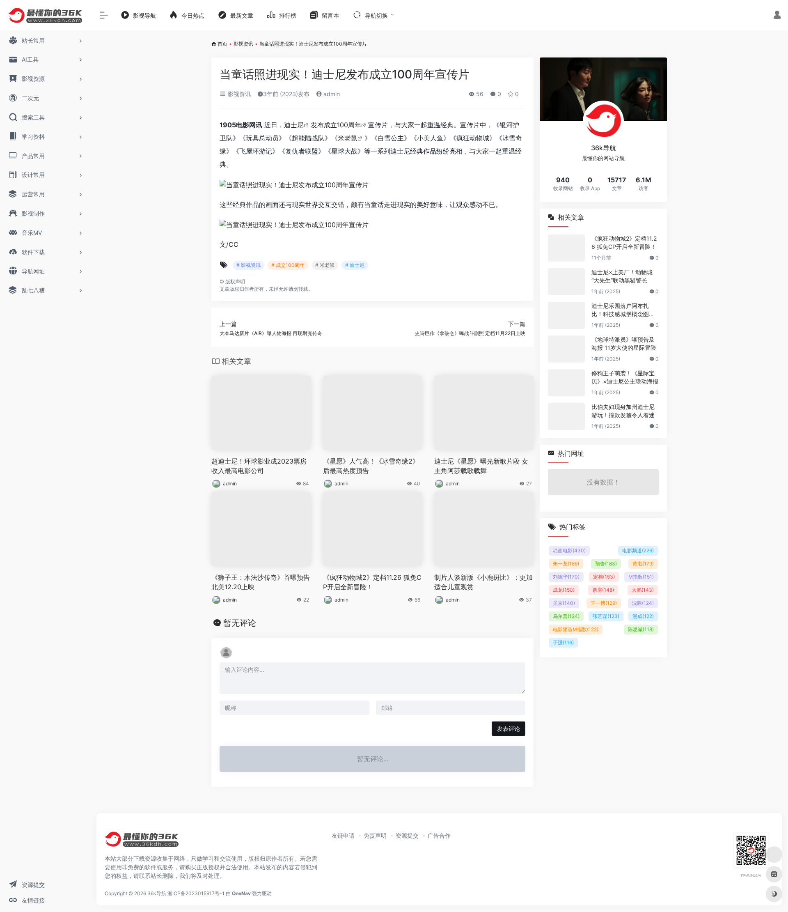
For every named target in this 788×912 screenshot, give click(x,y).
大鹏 (643, 590)
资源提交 (407, 835)
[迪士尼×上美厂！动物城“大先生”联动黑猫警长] (566, 281)
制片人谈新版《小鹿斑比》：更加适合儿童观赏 (483, 582)
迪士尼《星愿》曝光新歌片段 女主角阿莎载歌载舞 (481, 466)
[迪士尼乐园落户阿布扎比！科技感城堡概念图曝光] (566, 315)
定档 (604, 577)
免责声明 (375, 835)
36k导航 (156, 893)
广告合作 (439, 835)
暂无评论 (239, 623)
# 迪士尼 (354, 265)
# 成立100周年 (288, 265)
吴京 (564, 603)
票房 (603, 590)
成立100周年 (342, 125)
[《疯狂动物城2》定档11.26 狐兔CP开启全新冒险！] (566, 248)
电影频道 (638, 550)
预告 (606, 564)
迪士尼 (294, 125)
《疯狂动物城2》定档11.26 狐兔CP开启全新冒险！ (372, 582)
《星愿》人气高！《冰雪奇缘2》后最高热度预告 (371, 466)
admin (331, 93)
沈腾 (643, 603)
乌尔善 (566, 616)
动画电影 (569, 550)
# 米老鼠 (324, 265)
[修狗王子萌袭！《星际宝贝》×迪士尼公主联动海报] (566, 382)
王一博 (604, 603)
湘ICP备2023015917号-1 (195, 893)
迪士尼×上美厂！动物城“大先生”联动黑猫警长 (622, 276)
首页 (222, 44)
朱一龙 (566, 564)
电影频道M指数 (575, 629)
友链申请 (343, 835)
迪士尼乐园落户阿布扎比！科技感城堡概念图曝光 (623, 310)
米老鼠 (347, 138)
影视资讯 (243, 44)
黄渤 (643, 564)
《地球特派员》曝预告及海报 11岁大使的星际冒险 (623, 343)
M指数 (641, 577)
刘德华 (566, 577)
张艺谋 (606, 616)
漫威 (643, 616)
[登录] (777, 16)
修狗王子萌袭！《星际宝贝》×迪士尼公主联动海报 (624, 377)
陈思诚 (641, 629)
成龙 (564, 590)
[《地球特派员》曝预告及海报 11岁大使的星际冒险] (566, 349)
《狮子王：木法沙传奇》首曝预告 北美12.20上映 (260, 582)
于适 (563, 642)
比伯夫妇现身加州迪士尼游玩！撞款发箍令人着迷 (623, 410)
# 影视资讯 (248, 265)
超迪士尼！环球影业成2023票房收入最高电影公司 (259, 466)
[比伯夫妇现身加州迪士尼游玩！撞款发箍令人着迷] (566, 416)
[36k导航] (142, 842)
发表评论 (508, 728)
